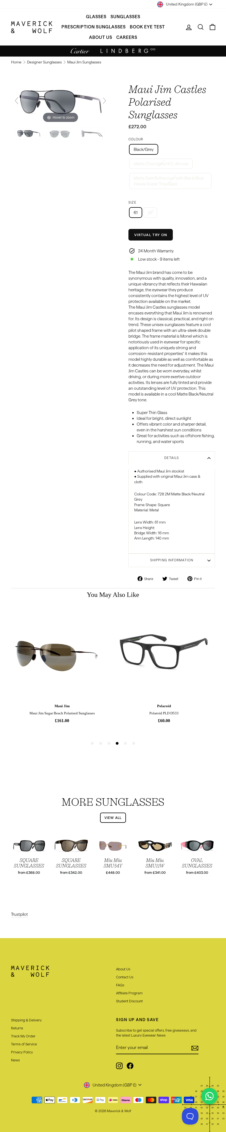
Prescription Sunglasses (93, 27)
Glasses (96, 16)
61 (136, 212)
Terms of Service (24, 1044)
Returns (17, 1028)
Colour (135, 139)
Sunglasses (125, 16)
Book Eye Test (147, 27)
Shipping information (171, 560)
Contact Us (124, 977)
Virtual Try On (150, 235)
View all (113, 817)
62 (150, 212)
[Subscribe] (194, 1048)
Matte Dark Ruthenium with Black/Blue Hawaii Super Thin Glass (169, 181)
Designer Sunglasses (45, 62)
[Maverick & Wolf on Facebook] (130, 1065)
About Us (100, 37)
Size (132, 202)
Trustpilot (19, 914)
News (15, 1060)
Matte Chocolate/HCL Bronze (161, 163)
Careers (126, 37)
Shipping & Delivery (26, 1020)
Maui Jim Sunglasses (84, 62)
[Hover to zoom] (60, 103)
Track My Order (23, 1036)
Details (171, 458)
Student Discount (129, 1001)
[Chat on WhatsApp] (209, 1096)
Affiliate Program (129, 993)
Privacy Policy (22, 1052)
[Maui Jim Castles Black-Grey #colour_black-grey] (29, 134)
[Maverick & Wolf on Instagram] (119, 1065)
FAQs (120, 985)
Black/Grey (144, 149)
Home (16, 62)
